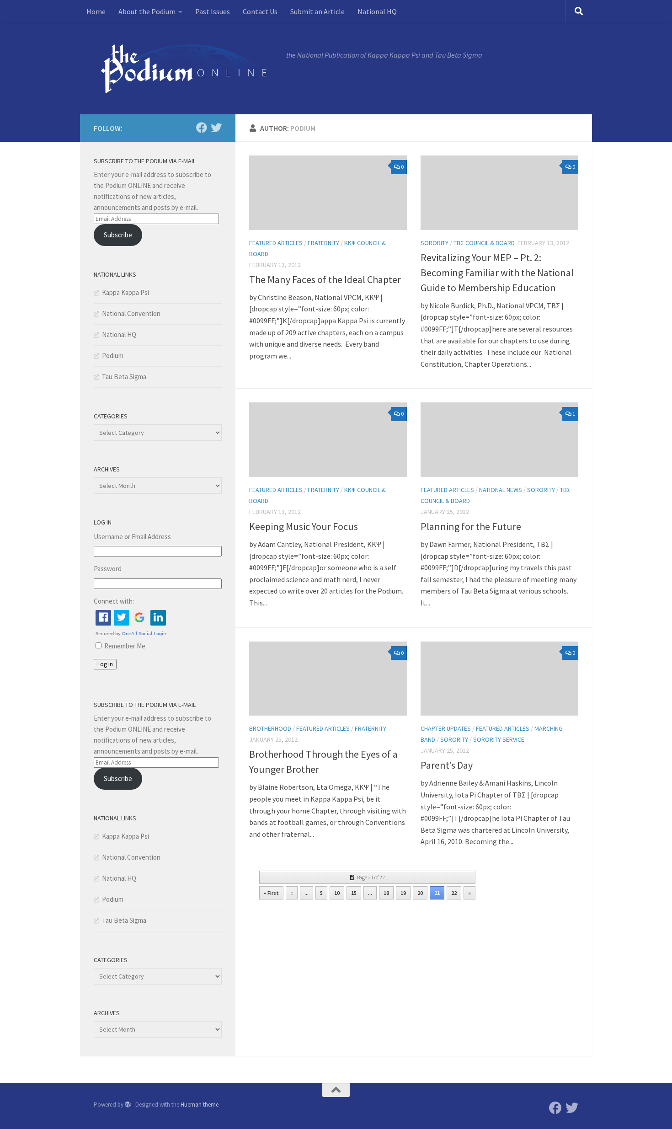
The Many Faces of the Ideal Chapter (325, 279)
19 (403, 892)
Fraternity (323, 243)
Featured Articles (276, 243)
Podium (112, 355)
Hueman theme (200, 1104)
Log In (105, 664)
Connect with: (114, 601)
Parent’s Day (447, 765)
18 (386, 892)
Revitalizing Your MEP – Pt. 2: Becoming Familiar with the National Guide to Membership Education (497, 272)
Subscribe (118, 234)
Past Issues (212, 11)
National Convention (131, 313)
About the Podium (147, 11)
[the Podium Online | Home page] (185, 68)
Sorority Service (498, 739)
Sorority (434, 243)
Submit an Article (317, 11)
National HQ (377, 11)
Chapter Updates (446, 728)
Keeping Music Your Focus (303, 526)
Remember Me (124, 646)
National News (500, 490)
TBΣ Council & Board (484, 243)
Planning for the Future (471, 526)
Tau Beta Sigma (124, 376)
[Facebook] (201, 127)
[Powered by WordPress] (128, 1105)
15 (354, 892)
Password (108, 568)
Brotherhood (270, 728)
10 (337, 892)
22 (454, 892)
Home (96, 11)
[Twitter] (216, 127)
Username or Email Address (132, 536)
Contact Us (260, 11)
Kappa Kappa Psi (125, 292)
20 (420, 892)
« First (271, 892)
